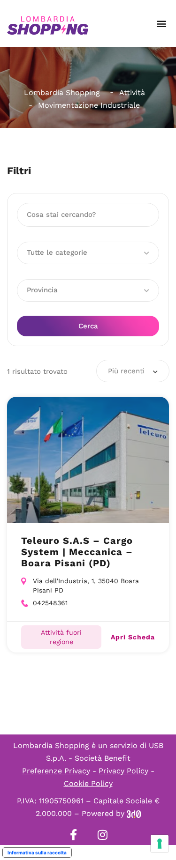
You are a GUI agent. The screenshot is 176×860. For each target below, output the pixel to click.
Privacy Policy (123, 770)
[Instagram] (102, 834)
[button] (161, 23)
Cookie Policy (88, 783)
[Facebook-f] (73, 834)
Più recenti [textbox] (126, 371)
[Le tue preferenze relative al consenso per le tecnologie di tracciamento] (159, 844)
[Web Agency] (134, 813)
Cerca (88, 326)
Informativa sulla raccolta (37, 852)
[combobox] (132, 371)
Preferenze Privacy (56, 770)
